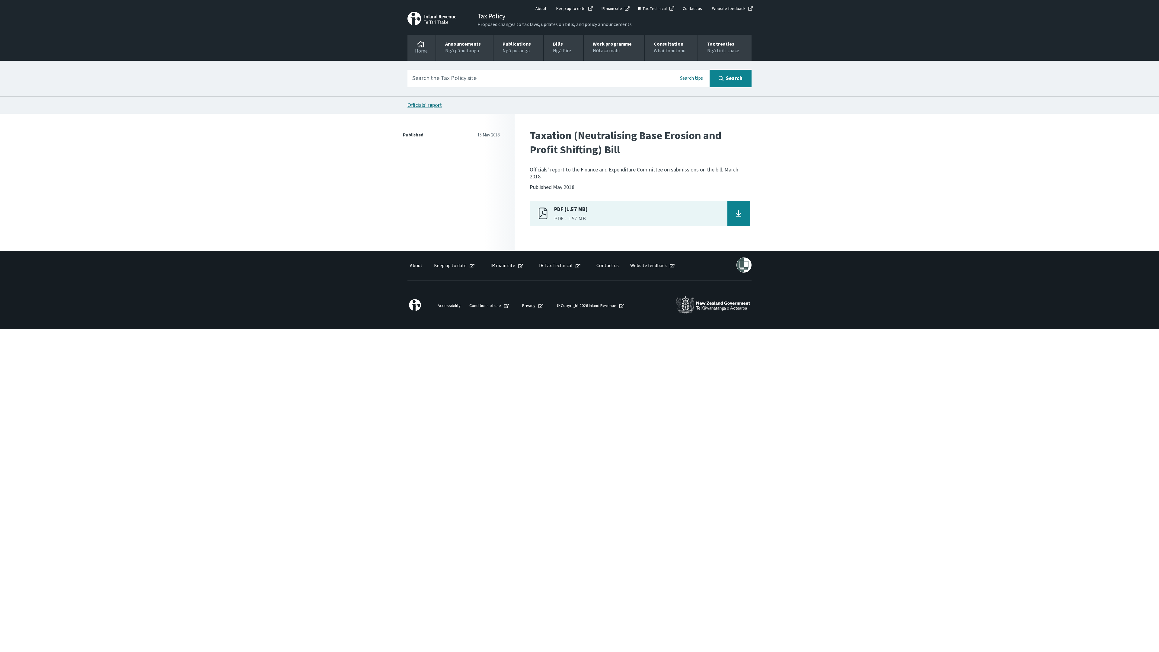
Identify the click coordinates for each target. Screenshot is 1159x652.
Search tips (691, 78)
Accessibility (449, 305)
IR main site (612, 9)
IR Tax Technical (652, 9)
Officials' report (424, 105)
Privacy (528, 305)
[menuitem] (416, 266)
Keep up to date (571, 9)
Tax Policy (491, 16)
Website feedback (729, 9)
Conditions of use (485, 305)
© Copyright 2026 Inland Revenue (586, 305)
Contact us (692, 9)
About (540, 9)
